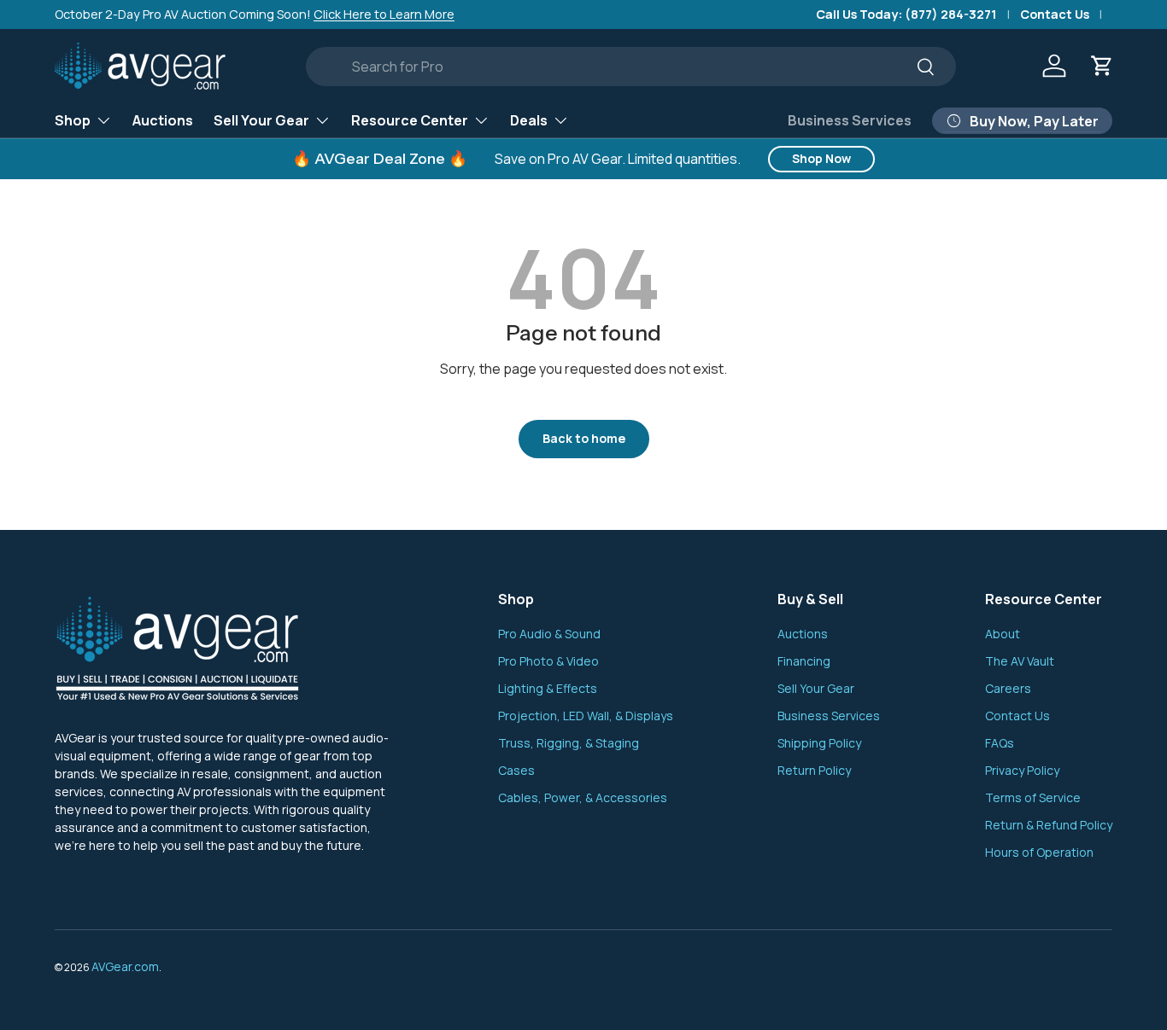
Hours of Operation (1039, 852)
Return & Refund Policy (1048, 825)
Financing (803, 661)
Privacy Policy (1022, 770)
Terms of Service (1033, 797)
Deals (529, 119)
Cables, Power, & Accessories (582, 797)
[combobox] (631, 66)
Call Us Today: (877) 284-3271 (906, 14)
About (1002, 634)
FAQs (999, 743)
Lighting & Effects (547, 688)
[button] (1102, 65)
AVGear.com (125, 966)
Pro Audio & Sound (549, 634)
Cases (516, 770)
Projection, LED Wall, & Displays (585, 715)
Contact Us (1054, 14)
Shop (73, 119)
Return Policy (814, 770)
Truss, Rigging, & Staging (568, 743)
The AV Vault (1019, 661)
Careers (1008, 688)
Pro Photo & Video (548, 661)
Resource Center (409, 119)
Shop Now (821, 158)
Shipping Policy (819, 743)
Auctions (162, 119)
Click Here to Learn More (384, 14)
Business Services (850, 120)
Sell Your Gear (261, 119)
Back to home (583, 438)
